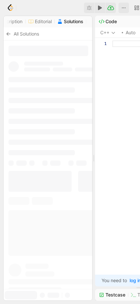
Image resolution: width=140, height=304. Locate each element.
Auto (130, 32)
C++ (104, 32)
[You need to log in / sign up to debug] (89, 8)
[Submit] (110, 8)
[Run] (100, 8)
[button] (124, 8)
